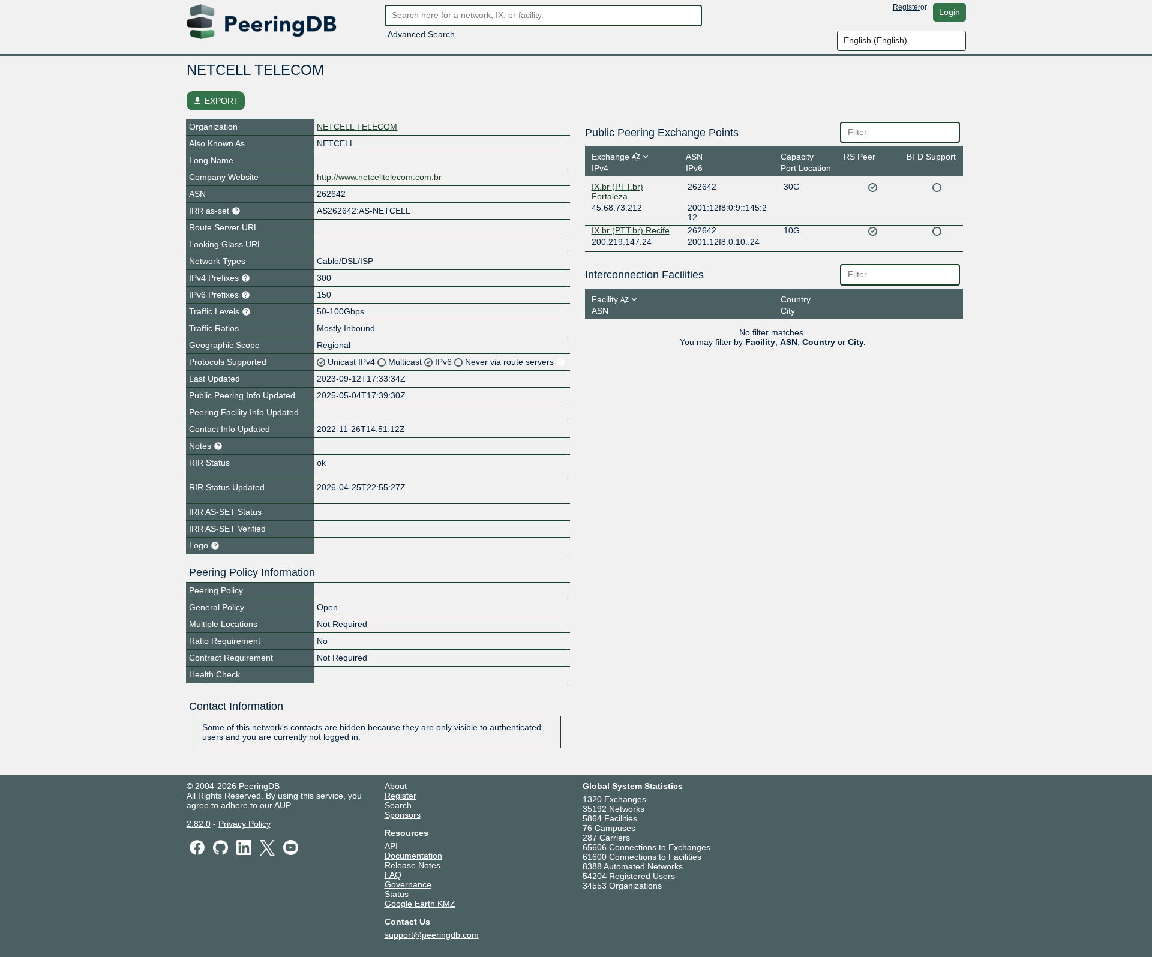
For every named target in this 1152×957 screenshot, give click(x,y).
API (391, 846)
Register (906, 7)
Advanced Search (421, 34)
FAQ (393, 875)
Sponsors (403, 815)
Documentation (413, 855)
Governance (408, 884)
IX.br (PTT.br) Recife (631, 230)
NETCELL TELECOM (357, 126)
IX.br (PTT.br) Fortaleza (617, 191)
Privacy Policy (244, 824)
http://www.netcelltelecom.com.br (379, 177)
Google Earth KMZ (420, 903)
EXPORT (216, 101)
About (396, 786)
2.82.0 (199, 824)
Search (398, 805)
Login (949, 12)
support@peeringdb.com (432, 935)
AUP (282, 805)
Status (397, 894)
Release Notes (412, 865)
